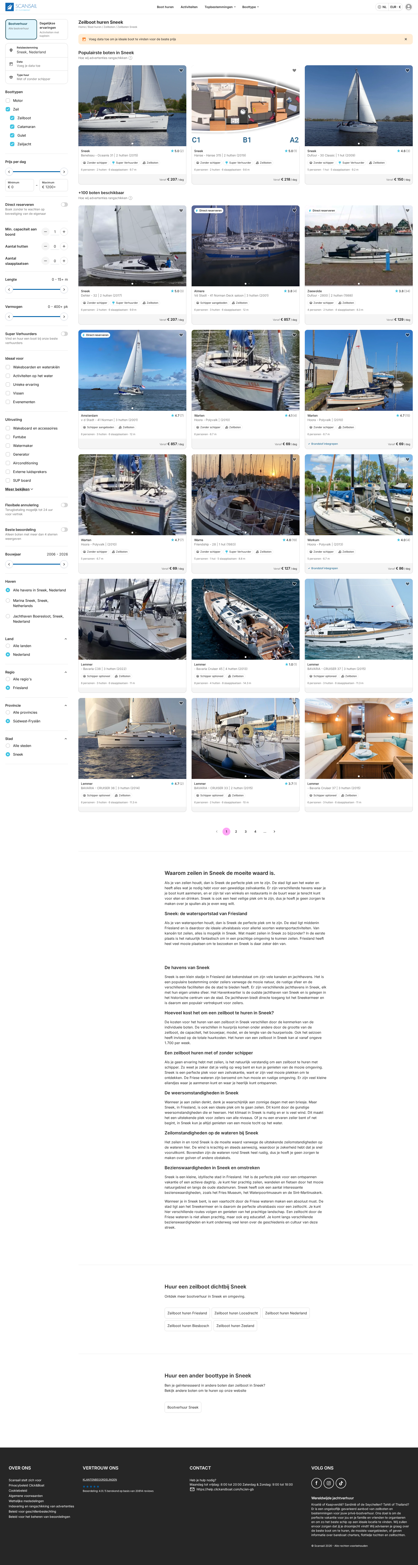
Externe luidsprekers (30, 472)
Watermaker (23, 445)
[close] (405, 39)
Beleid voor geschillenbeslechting (32, 1511)
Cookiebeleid (18, 1490)
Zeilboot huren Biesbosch (188, 1325)
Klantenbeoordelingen (100, 1479)
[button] (132, 143)
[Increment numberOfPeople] (64, 232)
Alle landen (22, 646)
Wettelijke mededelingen (26, 1501)
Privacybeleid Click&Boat (26, 1485)
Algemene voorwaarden (26, 1496)
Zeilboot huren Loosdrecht (236, 1313)
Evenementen (24, 402)
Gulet (21, 135)
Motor (18, 100)
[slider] (9, 172)
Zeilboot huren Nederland (286, 1313)
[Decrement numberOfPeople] (45, 232)
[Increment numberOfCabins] (64, 246)
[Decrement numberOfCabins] (45, 246)
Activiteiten (189, 7)
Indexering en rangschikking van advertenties (41, 1506)
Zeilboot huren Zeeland (235, 1325)
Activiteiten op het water (33, 376)
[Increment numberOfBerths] (64, 261)
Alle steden (22, 745)
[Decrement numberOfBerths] (45, 261)
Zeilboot (24, 118)
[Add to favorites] (181, 70)
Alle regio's (22, 679)
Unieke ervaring (26, 384)
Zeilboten (109, 27)
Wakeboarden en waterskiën (36, 367)
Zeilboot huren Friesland (187, 1313)
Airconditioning (25, 463)
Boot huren (165, 7)
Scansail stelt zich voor (25, 1480)
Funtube (19, 437)
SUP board (22, 480)
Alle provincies (25, 712)
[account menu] (409, 7)
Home (82, 27)
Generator (21, 454)
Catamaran (26, 126)
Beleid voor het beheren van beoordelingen (39, 1516)
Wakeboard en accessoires (35, 428)
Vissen (18, 393)
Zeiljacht (24, 144)
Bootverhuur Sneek (183, 1407)
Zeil (16, 109)
